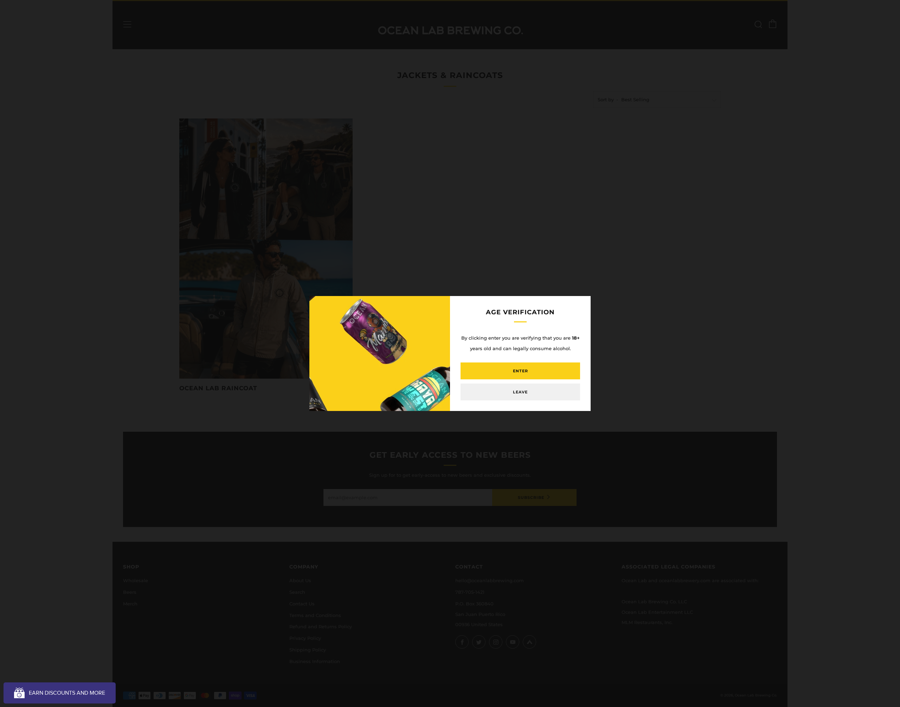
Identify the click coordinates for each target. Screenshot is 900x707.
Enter (520, 370)
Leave (520, 392)
